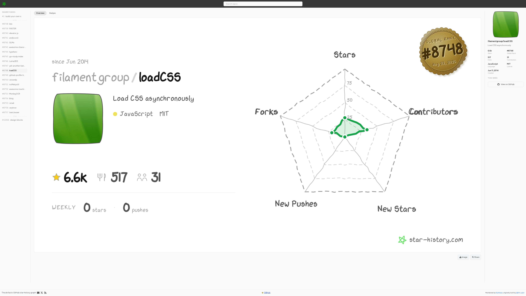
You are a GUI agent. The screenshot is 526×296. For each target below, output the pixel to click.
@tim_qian (520, 293)
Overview (40, 13)
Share (476, 257)
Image (464, 257)
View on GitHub (507, 84)
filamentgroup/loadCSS (500, 41)
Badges (52, 13)
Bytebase (499, 293)
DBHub (267, 292)
